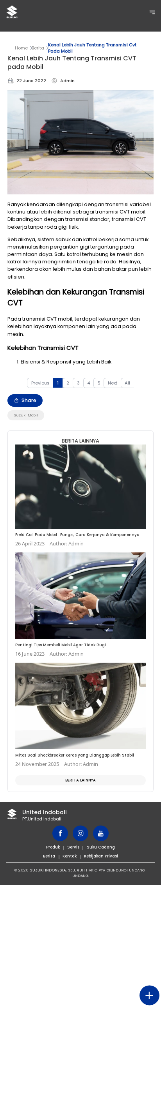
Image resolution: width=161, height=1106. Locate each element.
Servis (73, 847)
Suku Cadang (101, 847)
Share (28, 400)
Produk (53, 847)
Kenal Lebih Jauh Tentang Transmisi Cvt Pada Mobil (92, 48)
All (127, 383)
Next (112, 383)
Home (21, 48)
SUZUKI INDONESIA (48, 870)
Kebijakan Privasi (101, 856)
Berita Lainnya (80, 780)
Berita (38, 48)
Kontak (70, 856)
